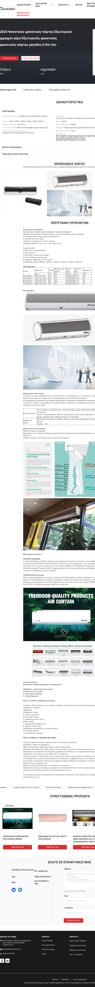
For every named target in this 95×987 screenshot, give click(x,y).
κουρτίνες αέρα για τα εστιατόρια (26, 787)
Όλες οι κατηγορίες (76, 954)
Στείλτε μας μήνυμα (30, 58)
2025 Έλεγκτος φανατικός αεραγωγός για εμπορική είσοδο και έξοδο (16, 839)
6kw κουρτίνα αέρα (53, 787)
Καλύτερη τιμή (9, 58)
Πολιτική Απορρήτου (80, 979)
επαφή (44, 954)
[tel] (27, 890)
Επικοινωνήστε (73, 920)
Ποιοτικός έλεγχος (48, 949)
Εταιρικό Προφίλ (47, 940)
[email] (14, 890)
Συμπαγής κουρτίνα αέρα (78, 945)
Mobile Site (65, 979)
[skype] (20, 890)
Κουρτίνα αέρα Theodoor (78, 941)
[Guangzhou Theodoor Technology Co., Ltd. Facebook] (2, 961)
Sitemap (55, 979)
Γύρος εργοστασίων (48, 945)
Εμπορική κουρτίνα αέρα (78, 950)
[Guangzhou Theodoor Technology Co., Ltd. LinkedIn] (7, 961)
